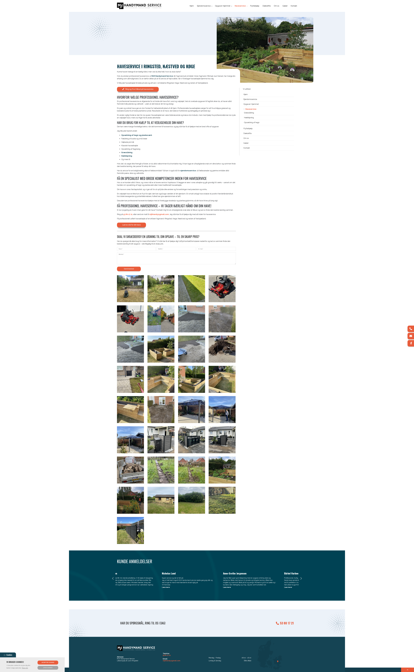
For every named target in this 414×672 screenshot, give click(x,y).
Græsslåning (126, 152)
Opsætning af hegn (251, 122)
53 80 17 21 (128, 214)
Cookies (9, 654)
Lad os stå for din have (131, 225)
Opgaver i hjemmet (251, 104)
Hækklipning (126, 156)
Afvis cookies (47, 667)
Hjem (245, 94)
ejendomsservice (188, 171)
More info (25, 668)
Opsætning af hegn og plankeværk (136, 135)
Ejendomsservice (250, 99)
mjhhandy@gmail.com (159, 214)
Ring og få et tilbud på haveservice (139, 89)
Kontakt (246, 148)
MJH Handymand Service (162, 76)
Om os (246, 138)
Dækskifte (247, 133)
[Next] (301, 578)
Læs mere (124, 587)
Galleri (245, 143)
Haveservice (250, 109)
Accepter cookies (48, 662)
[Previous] (113, 578)
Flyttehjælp (248, 128)
